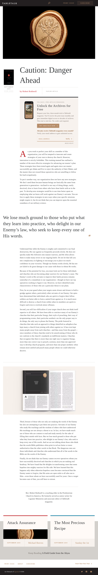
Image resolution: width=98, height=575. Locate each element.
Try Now (47, 126)
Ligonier (16, 572)
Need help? (69, 143)
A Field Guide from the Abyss (56, 553)
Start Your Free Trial (82, 563)
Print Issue (68, 3)
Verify (68, 139)
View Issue (8, 91)
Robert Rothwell (29, 91)
